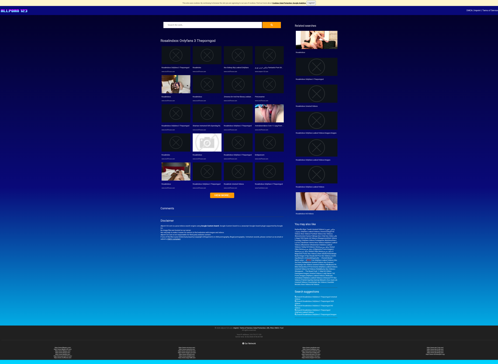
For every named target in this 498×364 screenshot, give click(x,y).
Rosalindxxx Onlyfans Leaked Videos (310, 187)
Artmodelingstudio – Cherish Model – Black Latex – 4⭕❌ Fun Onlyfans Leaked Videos (314, 259)
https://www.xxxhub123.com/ (187, 351)
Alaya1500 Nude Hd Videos (306, 238)
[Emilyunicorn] (269, 151)
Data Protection (259, 328)
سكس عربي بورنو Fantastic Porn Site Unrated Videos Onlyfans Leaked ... (282, 67)
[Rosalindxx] (176, 151)
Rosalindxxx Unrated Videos (307, 106)
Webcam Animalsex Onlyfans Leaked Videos (314, 276)
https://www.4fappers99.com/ (63, 349)
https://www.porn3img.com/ (435, 351)
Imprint (477, 10)
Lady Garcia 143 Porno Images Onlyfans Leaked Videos (315, 274)
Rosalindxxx (166, 97)
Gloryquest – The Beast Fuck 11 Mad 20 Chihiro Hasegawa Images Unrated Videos (313, 272)
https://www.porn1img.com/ (435, 347)
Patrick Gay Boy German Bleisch (313, 280)
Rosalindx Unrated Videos (234, 184)
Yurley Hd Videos (307, 247)
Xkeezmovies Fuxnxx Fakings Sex (308, 236)
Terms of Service (490, 10)
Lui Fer (297, 242)
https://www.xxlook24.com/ (187, 356)
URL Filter (270, 328)
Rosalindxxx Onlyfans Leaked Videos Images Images (316, 133)
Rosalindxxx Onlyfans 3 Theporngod (175, 67)
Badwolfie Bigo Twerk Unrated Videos (309, 229)
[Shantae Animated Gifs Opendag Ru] (207, 122)
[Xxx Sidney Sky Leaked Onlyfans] (238, 64)
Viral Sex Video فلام (329, 236)
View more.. (222, 195)
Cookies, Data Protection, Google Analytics (289, 3)
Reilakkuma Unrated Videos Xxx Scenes (317, 262)
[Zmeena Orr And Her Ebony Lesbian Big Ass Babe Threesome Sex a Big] (238, 93)
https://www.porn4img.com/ (435, 353)
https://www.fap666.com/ (62, 354)
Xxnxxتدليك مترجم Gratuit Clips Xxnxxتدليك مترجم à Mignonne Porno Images (315, 248)
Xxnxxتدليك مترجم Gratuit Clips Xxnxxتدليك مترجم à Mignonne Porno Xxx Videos (314, 252)
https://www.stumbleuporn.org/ (435, 354)
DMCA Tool (279, 328)
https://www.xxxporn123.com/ (187, 353)
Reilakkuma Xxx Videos (325, 269)
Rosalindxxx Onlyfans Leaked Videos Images (313, 160)
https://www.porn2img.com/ (435, 349)
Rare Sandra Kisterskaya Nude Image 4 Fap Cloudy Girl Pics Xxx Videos (315, 254)
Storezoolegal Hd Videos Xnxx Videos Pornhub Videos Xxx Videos (314, 232)
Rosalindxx (166, 155)
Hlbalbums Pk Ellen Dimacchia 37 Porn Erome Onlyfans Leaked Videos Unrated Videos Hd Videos (316, 266)
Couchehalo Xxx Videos (317, 282)
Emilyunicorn (259, 155)
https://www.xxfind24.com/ (187, 354)
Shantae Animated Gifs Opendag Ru (206, 126)
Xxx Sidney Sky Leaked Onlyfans (236, 67)
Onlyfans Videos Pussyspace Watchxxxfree (319, 240)
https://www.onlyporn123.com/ (311, 358)
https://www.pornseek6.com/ (311, 353)
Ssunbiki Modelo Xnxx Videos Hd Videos (314, 283)
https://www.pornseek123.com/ (311, 351)
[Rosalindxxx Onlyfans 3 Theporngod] (176, 64)
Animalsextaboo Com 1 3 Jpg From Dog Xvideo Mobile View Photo (280, 126)
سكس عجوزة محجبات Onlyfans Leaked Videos (315, 230)
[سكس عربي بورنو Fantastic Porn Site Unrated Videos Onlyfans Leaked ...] (269, 64)
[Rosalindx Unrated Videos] (238, 180)
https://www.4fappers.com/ (63, 347)
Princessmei (260, 97)
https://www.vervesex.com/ (187, 347)
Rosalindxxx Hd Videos (305, 214)
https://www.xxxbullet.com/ (187, 349)
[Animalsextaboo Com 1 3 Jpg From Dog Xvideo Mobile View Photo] (269, 122)
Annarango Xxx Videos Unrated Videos (310, 264)
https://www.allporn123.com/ (311, 356)
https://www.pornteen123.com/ (311, 354)
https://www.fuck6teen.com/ (311, 349)
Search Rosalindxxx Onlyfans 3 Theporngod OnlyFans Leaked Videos (312, 311)
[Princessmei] (269, 93)
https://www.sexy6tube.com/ (311, 347)
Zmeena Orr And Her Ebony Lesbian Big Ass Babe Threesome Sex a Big (251, 97)
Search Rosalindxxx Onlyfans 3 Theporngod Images (316, 314)
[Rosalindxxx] (176, 93)
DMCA (469, 10)
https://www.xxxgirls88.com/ (187, 358)
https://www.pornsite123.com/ (63, 356)
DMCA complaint (174, 239)
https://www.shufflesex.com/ (62, 358)
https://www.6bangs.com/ (63, 351)
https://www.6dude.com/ (62, 353)
